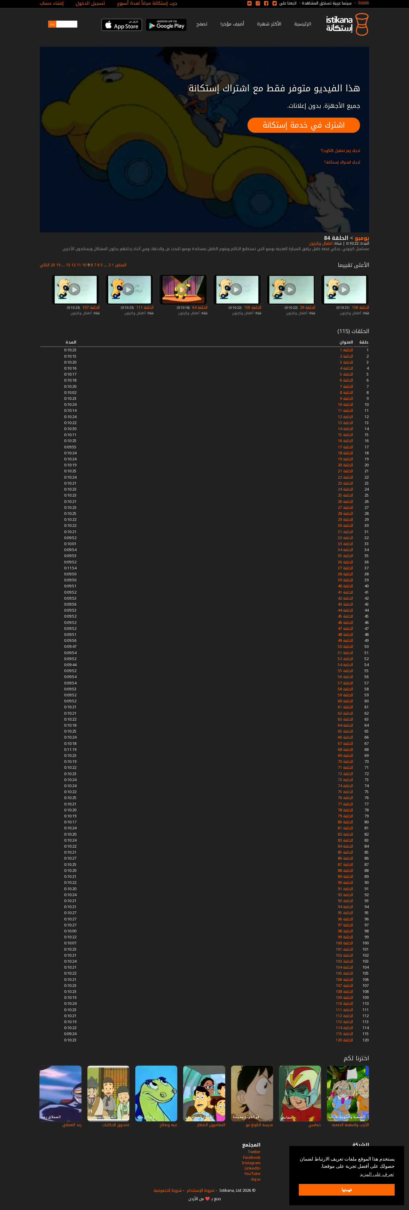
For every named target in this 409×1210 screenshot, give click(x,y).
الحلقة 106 (360, 307)
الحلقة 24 (345, 489)
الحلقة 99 (345, 937)
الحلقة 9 (346, 398)
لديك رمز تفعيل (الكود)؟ (340, 150)
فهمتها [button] (347, 1189)
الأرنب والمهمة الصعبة (350, 1125)
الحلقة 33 (345, 543)
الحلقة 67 (345, 743)
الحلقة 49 (345, 640)
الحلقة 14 (345, 428)
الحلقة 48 (345, 634)
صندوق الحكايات (115, 1125)
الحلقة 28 (345, 513)
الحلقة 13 (345, 422)
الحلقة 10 (345, 404)
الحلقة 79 (345, 816)
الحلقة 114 (344, 1027)
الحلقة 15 (345, 434)
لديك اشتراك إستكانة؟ (342, 162)
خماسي (314, 1125)
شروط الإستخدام (200, 1190)
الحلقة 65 (345, 731)
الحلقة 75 (345, 791)
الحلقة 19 (345, 459)
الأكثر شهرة (269, 24)
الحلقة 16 (345, 440)
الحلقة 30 (345, 525)
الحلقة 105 (252, 307)
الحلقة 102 (344, 955)
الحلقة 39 (345, 580)
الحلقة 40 (345, 586)
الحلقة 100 (344, 943)
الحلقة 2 (346, 356)
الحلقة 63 (345, 719)
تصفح (201, 24)
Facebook (251, 1157)
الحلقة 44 (345, 610)
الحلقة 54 (345, 664)
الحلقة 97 (345, 925)
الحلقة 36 (345, 562)
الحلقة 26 (345, 501)
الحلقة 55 (345, 670)
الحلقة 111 (144, 307)
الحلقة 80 (345, 822)
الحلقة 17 (345, 447)
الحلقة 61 (345, 707)
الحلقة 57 (345, 683)
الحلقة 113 (344, 1022)
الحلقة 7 (346, 386)
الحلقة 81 (345, 828)
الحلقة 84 (345, 846)
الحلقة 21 (345, 471)
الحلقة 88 (345, 870)
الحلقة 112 (344, 1016)
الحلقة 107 (90, 307)
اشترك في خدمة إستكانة (304, 125)
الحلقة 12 (345, 417)
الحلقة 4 (346, 368)
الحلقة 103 (344, 961)
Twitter (254, 1151)
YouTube (252, 1173)
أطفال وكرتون (320, 243)
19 (58, 265)
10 (84, 265)
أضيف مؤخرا (232, 24)
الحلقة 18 (345, 453)
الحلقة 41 (345, 592)
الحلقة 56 (345, 676)
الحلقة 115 (344, 1033)
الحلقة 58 (345, 689)
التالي (44, 265)
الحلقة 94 (345, 906)
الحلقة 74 (345, 785)
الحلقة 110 (344, 1003)
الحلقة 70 (345, 761)
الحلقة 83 (345, 840)
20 (53, 265)
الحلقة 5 (346, 374)
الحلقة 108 (344, 991)
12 (73, 265)
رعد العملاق (71, 1125)
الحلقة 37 (345, 568)
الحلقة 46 (345, 622)
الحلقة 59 (345, 695)
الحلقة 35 (345, 555)
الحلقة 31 (345, 532)
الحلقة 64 (199, 307)
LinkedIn (252, 1168)
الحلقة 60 (345, 701)
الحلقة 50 (345, 646)
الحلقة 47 (345, 628)
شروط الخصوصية (168, 1190)
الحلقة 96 (345, 919)
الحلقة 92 (345, 895)
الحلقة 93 (345, 901)
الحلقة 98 (345, 931)
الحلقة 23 (345, 483)
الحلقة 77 (345, 804)
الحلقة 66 (345, 737)
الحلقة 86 (345, 858)
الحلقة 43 (345, 604)
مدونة (255, 1179)
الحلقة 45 (345, 616)
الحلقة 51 (345, 653)
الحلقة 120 (344, 1040)
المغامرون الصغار (211, 1125)
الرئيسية (302, 24)
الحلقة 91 (345, 889)
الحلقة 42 (345, 598)
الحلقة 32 (345, 538)
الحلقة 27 (345, 507)
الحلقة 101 (344, 949)
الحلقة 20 (345, 465)
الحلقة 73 (345, 780)
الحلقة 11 (345, 410)
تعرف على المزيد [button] (377, 1174)
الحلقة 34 (345, 549)
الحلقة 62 (345, 713)
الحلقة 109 (344, 997)
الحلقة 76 (345, 797)
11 (79, 265)
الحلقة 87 (345, 864)
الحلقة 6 (346, 380)
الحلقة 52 (345, 659)
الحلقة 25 (345, 495)
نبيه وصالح (168, 1125)
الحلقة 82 (345, 834)
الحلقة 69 (345, 755)
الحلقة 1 (346, 350)
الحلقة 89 (345, 876)
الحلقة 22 (345, 477)
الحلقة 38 (345, 574)
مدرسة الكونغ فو (259, 1125)
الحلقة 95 (345, 912)
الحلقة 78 (345, 810)
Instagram (251, 1163)
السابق (120, 265)
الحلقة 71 (345, 767)
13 (68, 265)
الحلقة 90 (345, 882)
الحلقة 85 (345, 852)
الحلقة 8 (346, 392)
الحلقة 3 (346, 362)
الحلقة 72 (345, 774)
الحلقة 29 (307, 307)
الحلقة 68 (345, 749)
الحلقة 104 (344, 967)
